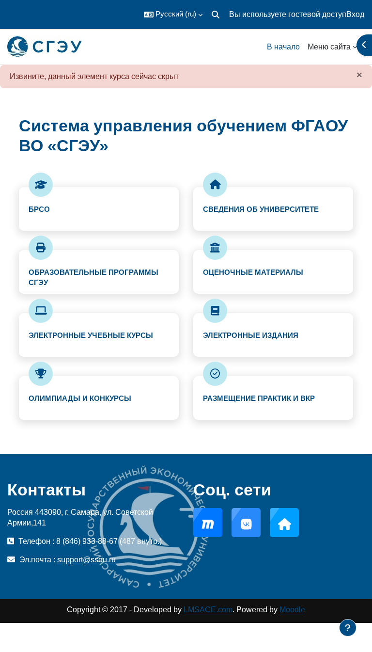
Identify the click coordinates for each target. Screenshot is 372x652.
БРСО (39, 209)
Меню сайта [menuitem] (329, 47)
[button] (173, 14)
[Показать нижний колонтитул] (347, 627)
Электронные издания (250, 335)
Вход (355, 14)
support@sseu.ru (86, 560)
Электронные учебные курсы (91, 335)
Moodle (292, 609)
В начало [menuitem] (283, 47)
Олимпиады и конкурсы (80, 398)
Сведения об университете (261, 209)
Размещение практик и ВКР (259, 398)
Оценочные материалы (253, 272)
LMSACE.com (208, 609)
